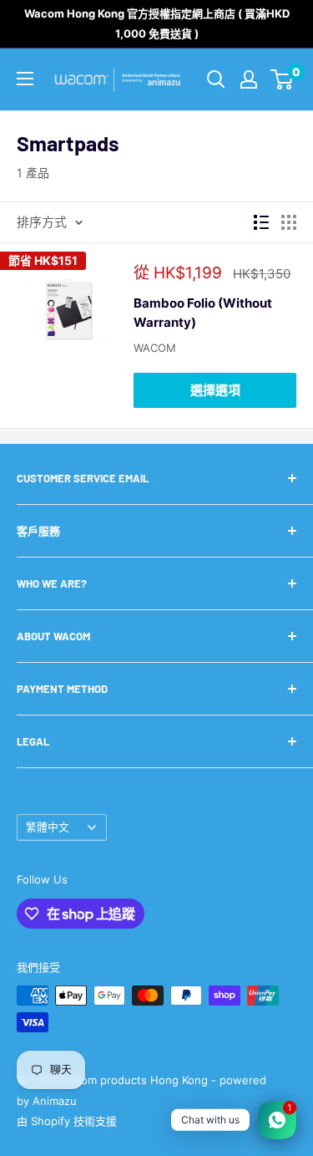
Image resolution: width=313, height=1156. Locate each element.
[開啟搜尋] (216, 79)
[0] (282, 79)
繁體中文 (47, 827)
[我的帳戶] (248, 79)
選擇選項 (215, 390)
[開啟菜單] (25, 78)
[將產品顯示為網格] (288, 222)
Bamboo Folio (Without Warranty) (203, 312)
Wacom (155, 347)
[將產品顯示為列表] (261, 222)
